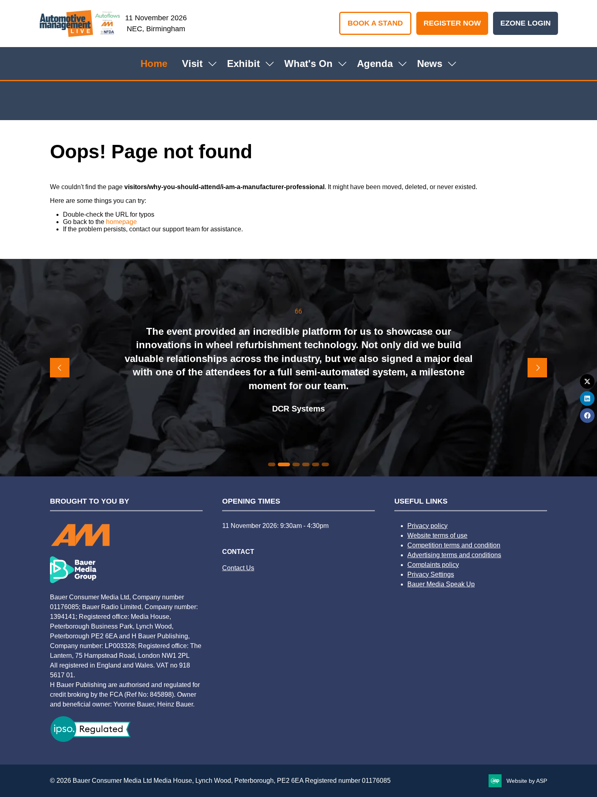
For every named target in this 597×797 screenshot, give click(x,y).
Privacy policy (427, 525)
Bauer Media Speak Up (441, 584)
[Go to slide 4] (305, 464)
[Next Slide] (537, 367)
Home (154, 63)
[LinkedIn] (587, 398)
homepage (121, 221)
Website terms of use (437, 535)
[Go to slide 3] (296, 464)
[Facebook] (587, 415)
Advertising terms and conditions (454, 554)
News (429, 63)
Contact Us (238, 567)
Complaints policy (433, 564)
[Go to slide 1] (271, 464)
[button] (375, 23)
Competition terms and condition (453, 545)
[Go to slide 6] (325, 464)
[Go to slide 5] (315, 464)
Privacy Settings (430, 574)
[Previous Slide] (59, 367)
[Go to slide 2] (284, 464)
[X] (587, 381)
